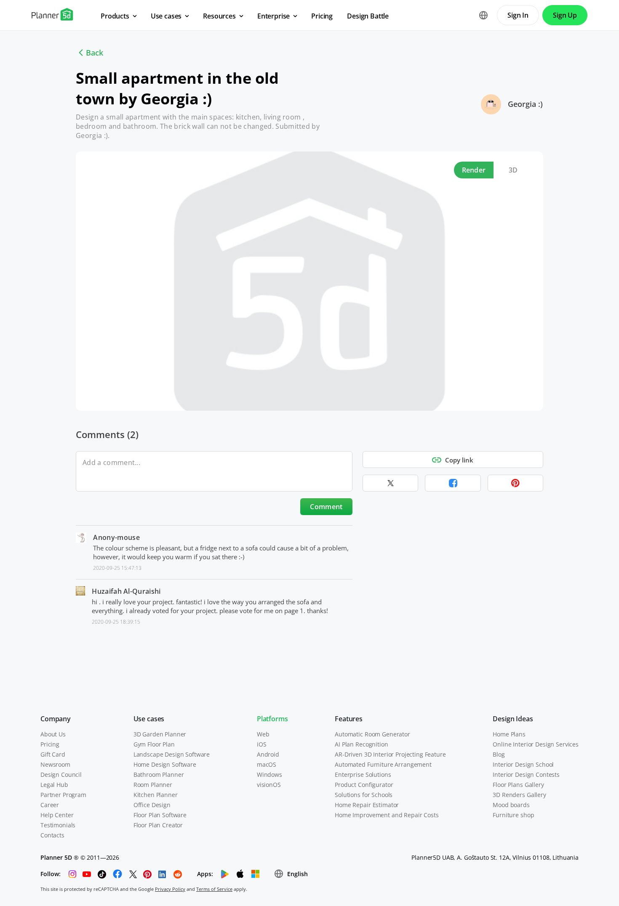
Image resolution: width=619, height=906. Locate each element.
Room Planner (152, 785)
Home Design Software (164, 764)
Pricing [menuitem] (322, 16)
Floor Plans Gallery (518, 785)
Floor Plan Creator (158, 825)
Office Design (152, 805)
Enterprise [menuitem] (273, 16)
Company (55, 718)
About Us (53, 734)
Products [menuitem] (115, 16)
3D (513, 170)
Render (474, 170)
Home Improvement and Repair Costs (386, 815)
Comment (326, 506)
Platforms (272, 718)
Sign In (517, 15)
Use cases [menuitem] (166, 16)
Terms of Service (214, 889)
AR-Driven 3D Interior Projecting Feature (390, 754)
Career (49, 805)
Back (94, 53)
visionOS (269, 785)
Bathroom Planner (158, 774)
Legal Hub (54, 785)
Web (263, 734)
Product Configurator (364, 785)
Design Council (61, 774)
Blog (498, 754)
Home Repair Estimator (367, 805)
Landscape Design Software (171, 754)
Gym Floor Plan (154, 744)
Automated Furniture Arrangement (383, 764)
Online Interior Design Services (536, 744)
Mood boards (511, 805)
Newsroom (55, 764)
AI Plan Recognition (361, 744)
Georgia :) (525, 104)
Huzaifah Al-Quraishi (126, 591)
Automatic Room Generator (372, 734)
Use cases (149, 718)
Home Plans (509, 734)
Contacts (52, 835)
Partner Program (63, 795)
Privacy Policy (170, 889)
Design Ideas (513, 718)
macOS (266, 764)
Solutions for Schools (363, 795)
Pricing (49, 744)
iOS (262, 744)
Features (349, 718)
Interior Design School (523, 764)
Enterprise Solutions (363, 774)
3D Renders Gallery (519, 795)
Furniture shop (513, 815)
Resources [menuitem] (219, 16)
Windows (269, 774)
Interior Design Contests (526, 774)
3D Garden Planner (160, 734)
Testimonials (57, 825)
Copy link (459, 460)
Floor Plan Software (160, 815)
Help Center (56, 815)
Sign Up (565, 15)
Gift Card (52, 754)
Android (268, 754)
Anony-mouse (116, 537)
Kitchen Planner (155, 795)
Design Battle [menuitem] (368, 16)
